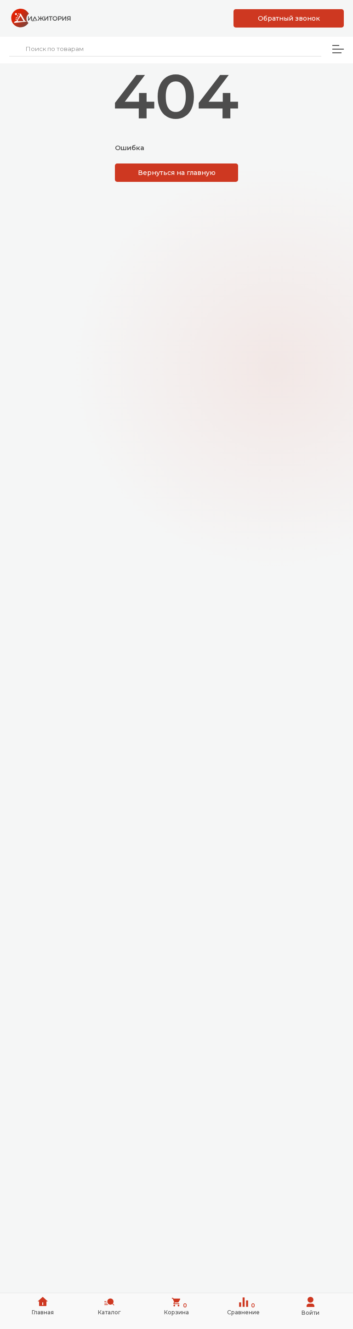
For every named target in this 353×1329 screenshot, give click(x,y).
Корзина (176, 1309)
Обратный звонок (289, 18)
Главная (43, 1312)
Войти (310, 1312)
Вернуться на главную (177, 173)
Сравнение (243, 1309)
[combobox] (165, 48)
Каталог (109, 1312)
